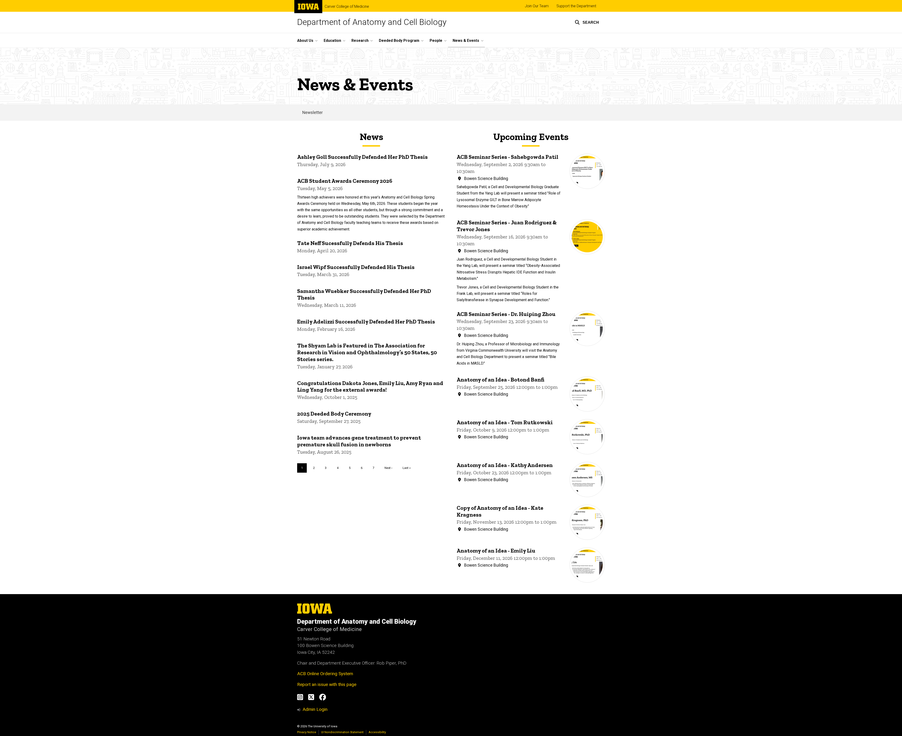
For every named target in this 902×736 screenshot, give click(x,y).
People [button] (436, 40)
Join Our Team (537, 6)
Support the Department (576, 6)
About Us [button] (305, 40)
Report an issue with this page (326, 684)
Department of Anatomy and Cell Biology (372, 22)
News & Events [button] (466, 40)
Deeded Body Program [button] (399, 40)
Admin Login (315, 709)
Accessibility (377, 732)
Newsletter (312, 112)
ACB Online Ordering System (325, 673)
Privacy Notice (306, 732)
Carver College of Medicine (347, 6)
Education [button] (332, 40)
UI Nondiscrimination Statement (342, 732)
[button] (587, 22)
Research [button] (360, 40)
